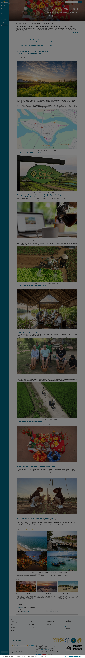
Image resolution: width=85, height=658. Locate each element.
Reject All (72, 656)
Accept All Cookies (79, 656)
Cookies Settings (65, 656)
